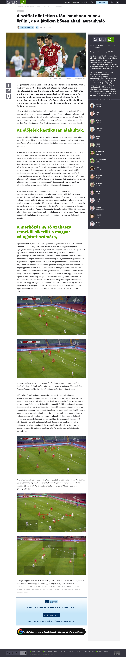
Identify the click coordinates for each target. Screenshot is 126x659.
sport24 (103, 39)
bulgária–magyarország (26, 6)
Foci (20, 11)
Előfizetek (102, 2)
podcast (67, 2)
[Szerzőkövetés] (32, 27)
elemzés (76, 2)
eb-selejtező (58, 6)
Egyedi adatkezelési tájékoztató (81, 651)
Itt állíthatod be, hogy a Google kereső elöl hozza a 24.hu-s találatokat (53, 632)
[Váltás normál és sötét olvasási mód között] (112, 2)
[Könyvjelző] (8, 96)
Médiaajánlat (102, 651)
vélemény (85, 2)
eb (39, 6)
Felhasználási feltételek (54, 651)
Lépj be (57, 621)
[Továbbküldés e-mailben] (8, 91)
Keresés (92, 2)
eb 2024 (47, 6)
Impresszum (36, 651)
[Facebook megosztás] (8, 85)
